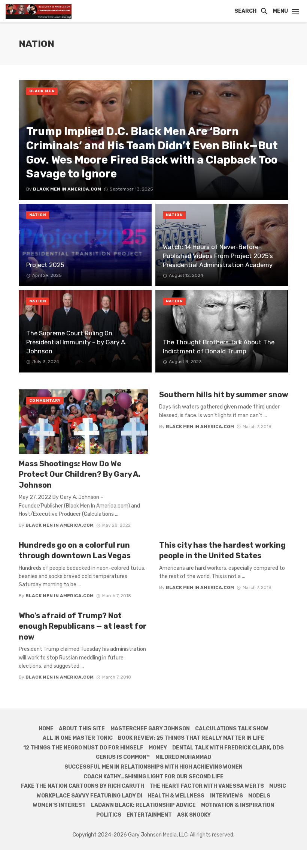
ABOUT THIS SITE (82, 728)
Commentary (45, 400)
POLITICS (108, 815)
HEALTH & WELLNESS (176, 796)
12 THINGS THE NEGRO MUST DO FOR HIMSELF (83, 748)
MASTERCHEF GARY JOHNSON (150, 728)
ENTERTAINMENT (149, 815)
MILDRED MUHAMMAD (183, 757)
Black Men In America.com (59, 525)
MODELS (259, 796)
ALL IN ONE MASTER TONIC (78, 738)
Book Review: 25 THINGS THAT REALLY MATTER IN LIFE (191, 738)
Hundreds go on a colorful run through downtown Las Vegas (75, 550)
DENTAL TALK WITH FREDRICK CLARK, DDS (228, 748)
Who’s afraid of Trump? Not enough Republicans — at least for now (82, 626)
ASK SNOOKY (194, 815)
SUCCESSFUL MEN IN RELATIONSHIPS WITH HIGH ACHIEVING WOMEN (153, 767)
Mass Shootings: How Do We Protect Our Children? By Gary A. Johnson (79, 474)
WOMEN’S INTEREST (59, 805)
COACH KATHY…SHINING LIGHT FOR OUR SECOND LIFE (153, 776)
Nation (37, 215)
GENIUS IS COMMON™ (123, 757)
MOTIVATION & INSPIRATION (237, 805)
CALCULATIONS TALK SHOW (231, 728)
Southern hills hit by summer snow (223, 394)
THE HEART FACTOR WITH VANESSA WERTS (206, 786)
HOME (46, 728)
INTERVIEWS (226, 796)
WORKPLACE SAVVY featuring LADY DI (89, 796)
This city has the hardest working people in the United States (222, 550)
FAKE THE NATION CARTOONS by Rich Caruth (82, 786)
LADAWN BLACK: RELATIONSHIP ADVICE (143, 805)
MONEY (158, 748)
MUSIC (277, 786)
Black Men (42, 91)
